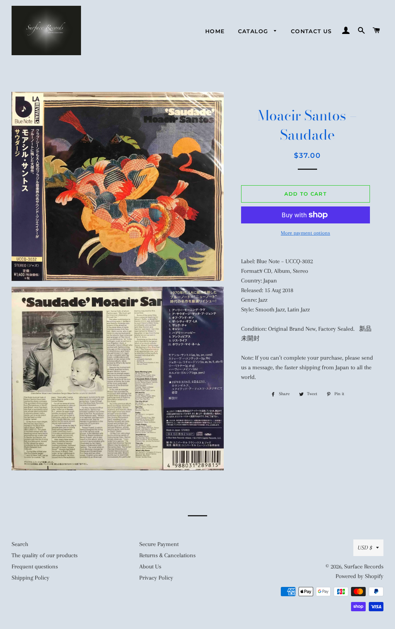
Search (20, 544)
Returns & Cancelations (167, 555)
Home (215, 31)
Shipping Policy (30, 577)
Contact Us (311, 31)
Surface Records (363, 566)
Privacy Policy (156, 577)
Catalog (254, 31)
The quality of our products (45, 555)
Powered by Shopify (359, 576)
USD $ (365, 547)
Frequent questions (35, 566)
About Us (150, 566)
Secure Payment (159, 544)
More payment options (305, 233)
